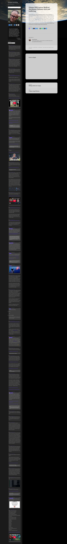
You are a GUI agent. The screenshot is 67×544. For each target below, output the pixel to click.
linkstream (40, 47)
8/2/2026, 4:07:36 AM (13, 289)
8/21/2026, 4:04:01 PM (13, 68)
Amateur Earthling (13, 2)
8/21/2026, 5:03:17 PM (13, 51)
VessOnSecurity (11, 137)
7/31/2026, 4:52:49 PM (14, 337)
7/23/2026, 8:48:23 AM (13, 488)
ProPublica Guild (11, 337)
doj (43, 47)
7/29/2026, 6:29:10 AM (13, 422)
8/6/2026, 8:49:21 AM (13, 192)
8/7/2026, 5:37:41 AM (14, 137)
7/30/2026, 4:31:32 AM (13, 355)
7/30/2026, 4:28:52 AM (13, 373)
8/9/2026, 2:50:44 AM (13, 129)
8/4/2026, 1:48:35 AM (14, 228)
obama (52, 47)
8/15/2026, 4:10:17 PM (13, 93)
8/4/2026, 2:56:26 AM (13, 253)
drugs (45, 47)
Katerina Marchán (11, 228)
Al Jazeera (10, 253)
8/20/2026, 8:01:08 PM (13, 83)
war (29, 48)
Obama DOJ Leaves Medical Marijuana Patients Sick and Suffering (40, 14)
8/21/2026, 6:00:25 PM (13, 45)
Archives (9, 41)
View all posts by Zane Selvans (36, 41)
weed (31, 48)
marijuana (49, 47)
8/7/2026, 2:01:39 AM (13, 149)
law (47, 47)
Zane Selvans (10, 45)
